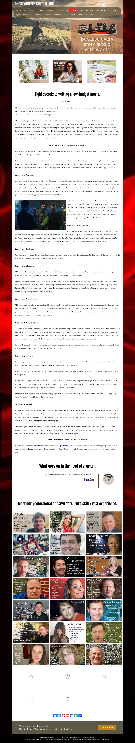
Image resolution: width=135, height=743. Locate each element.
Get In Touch (107, 728)
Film (72, 10)
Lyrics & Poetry (22, 15)
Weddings (99, 10)
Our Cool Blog (28, 10)
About (80, 15)
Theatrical (36, 15)
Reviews (39, 10)
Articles (57, 15)
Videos (47, 15)
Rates (73, 15)
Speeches (88, 10)
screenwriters (38, 446)
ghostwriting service (67, 446)
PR (57, 10)
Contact (89, 15)
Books (64, 10)
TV (79, 10)
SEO (65, 15)
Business (48, 10)
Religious (111, 10)
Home (18, 10)
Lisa (89, 480)
